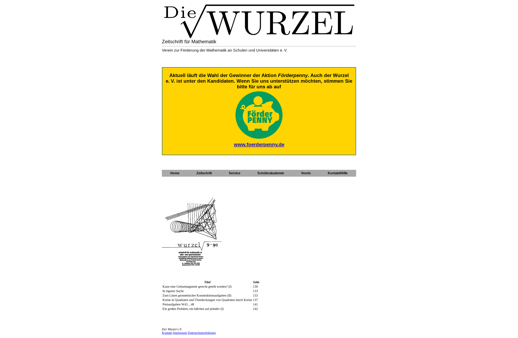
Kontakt (167, 333)
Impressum (180, 333)
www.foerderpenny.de (259, 144)
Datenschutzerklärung (202, 333)
